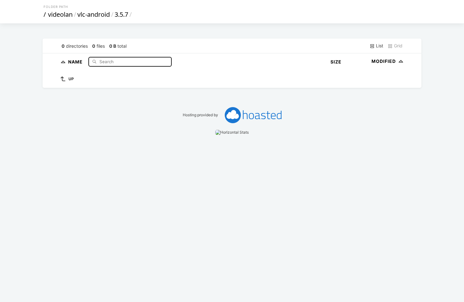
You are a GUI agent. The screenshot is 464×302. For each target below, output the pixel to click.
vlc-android (93, 14)
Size (336, 61)
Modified (384, 61)
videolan (60, 14)
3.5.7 (121, 14)
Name (76, 61)
